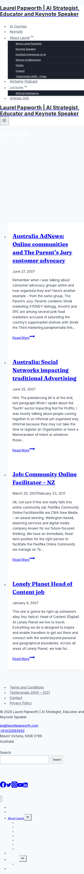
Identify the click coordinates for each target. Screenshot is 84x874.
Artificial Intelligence (27, 93)
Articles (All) (19, 98)
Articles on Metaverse (28, 59)
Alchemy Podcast (23, 81)
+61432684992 (12, 731)
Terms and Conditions (27, 687)
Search (5, 753)
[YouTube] (20, 786)
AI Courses (18, 26)
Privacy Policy (21, 703)
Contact (20, 70)
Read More (24, 338)
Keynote (16, 32)
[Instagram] (14, 786)
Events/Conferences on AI (31, 54)
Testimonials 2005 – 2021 (30, 693)
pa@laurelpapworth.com (19, 726)
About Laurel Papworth (29, 43)
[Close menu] (1, 799)
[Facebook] (3, 786)
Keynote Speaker (26, 49)
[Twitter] (8, 786)
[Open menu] (4, 121)
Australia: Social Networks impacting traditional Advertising (44, 370)
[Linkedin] (25, 786)
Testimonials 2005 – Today (31, 76)
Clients (20, 65)
